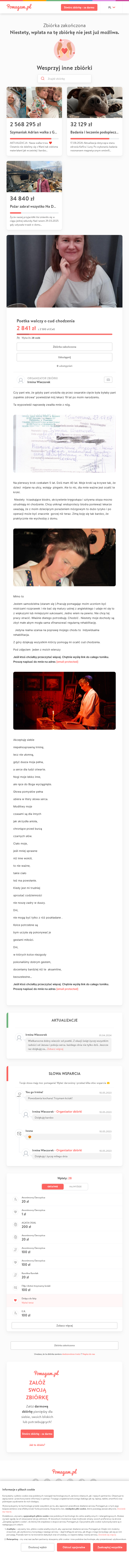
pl (109, 7)
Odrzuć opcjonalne (74, 1547)
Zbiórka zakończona (64, 347)
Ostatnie (53, 1186)
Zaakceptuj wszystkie (110, 1547)
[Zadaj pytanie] (108, 380)
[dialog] (64, 1520)
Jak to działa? (37, 1445)
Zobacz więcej (55, 1048)
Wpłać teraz (28, 1302)
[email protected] (67, 661)
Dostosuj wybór (37, 1547)
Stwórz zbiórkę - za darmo (79, 7)
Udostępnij (64, 357)
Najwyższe (75, 1186)
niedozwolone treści (71, 1354)
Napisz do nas (88, 1354)
